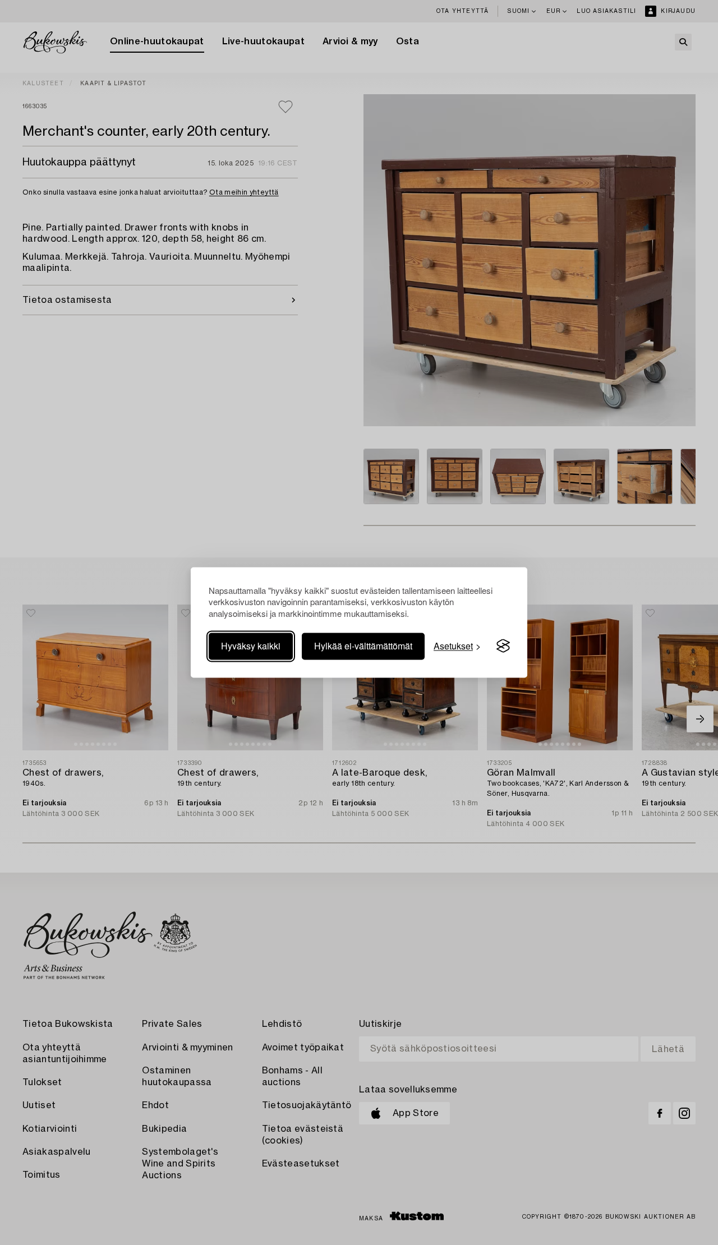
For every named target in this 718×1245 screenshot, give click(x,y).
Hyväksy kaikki (250, 645)
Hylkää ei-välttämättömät (363, 645)
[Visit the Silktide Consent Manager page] (503, 646)
